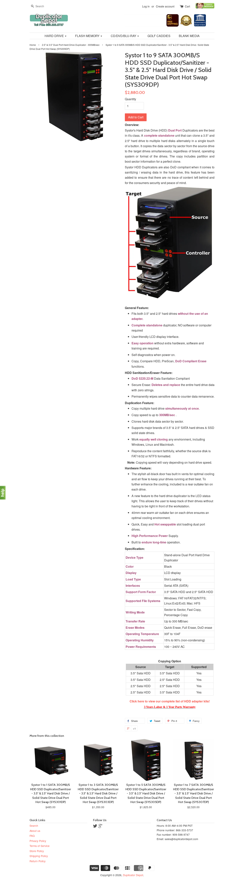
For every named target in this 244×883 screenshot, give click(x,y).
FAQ (32, 836)
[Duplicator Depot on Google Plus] (100, 826)
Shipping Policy (39, 856)
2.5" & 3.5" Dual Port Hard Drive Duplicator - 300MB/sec (71, 44)
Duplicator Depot (133, 875)
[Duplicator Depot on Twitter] (95, 826)
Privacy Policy (38, 841)
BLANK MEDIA (189, 36)
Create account (165, 6)
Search (34, 825)
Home (33, 44)
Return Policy (38, 861)
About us (35, 831)
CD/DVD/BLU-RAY (124, 36)
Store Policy (37, 851)
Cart (187, 6)
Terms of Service (40, 846)
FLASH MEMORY (87, 36)
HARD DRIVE (55, 36)
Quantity (130, 99)
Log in (146, 6)
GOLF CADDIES (159, 36)
